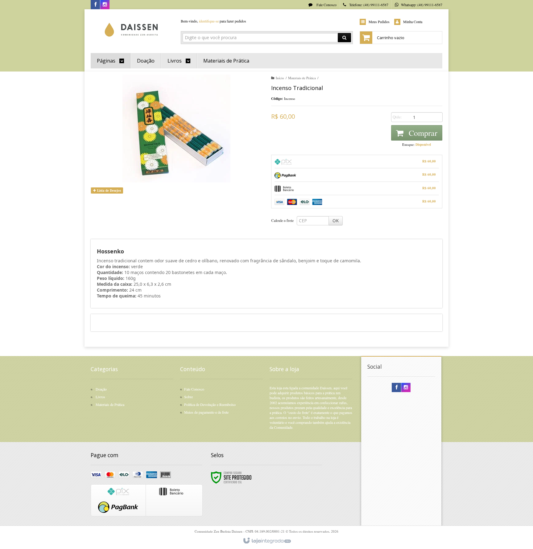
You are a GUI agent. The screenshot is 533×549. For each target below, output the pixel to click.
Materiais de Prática (302, 78)
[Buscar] (344, 37)
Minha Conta (412, 21)
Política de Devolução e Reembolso (210, 404)
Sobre (188, 396)
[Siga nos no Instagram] (104, 4)
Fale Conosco (326, 4)
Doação (101, 389)
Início (280, 78)
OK (336, 220)
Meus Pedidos (379, 21)
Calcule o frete (282, 220)
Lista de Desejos (108, 190)
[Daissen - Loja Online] (131, 29)
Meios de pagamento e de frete (206, 412)
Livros (100, 396)
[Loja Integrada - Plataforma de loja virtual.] (266, 541)
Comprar (422, 133)
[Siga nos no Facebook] (95, 4)
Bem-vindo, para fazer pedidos (213, 20)
